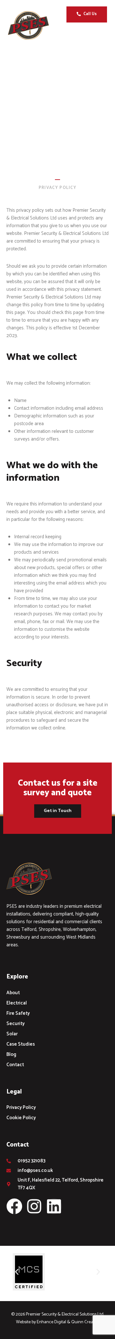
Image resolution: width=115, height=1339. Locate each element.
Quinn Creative (85, 1322)
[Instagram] (34, 1206)
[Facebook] (14, 1206)
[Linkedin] (54, 1206)
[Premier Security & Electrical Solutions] (33, 25)
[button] (99, 36)
